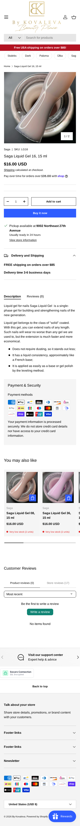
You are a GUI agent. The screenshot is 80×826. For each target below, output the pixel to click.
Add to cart (53, 201)
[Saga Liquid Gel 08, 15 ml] (22, 487)
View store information (23, 240)
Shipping (9, 169)
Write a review (40, 612)
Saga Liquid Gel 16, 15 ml (27, 66)
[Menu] (6, 17)
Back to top (40, 686)
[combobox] (40, 38)
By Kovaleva (18, 816)
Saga (7, 149)
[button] (74, 17)
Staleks (12, 55)
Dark (28, 55)
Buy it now (40, 213)
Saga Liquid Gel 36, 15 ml (57, 515)
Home (7, 66)
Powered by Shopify (37, 816)
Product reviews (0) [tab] (22, 582)
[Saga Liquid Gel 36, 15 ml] (58, 487)
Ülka (60, 55)
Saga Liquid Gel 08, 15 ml (20, 515)
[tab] (12, 296)
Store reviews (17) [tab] (58, 582)
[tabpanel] (40, 338)
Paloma (44, 55)
